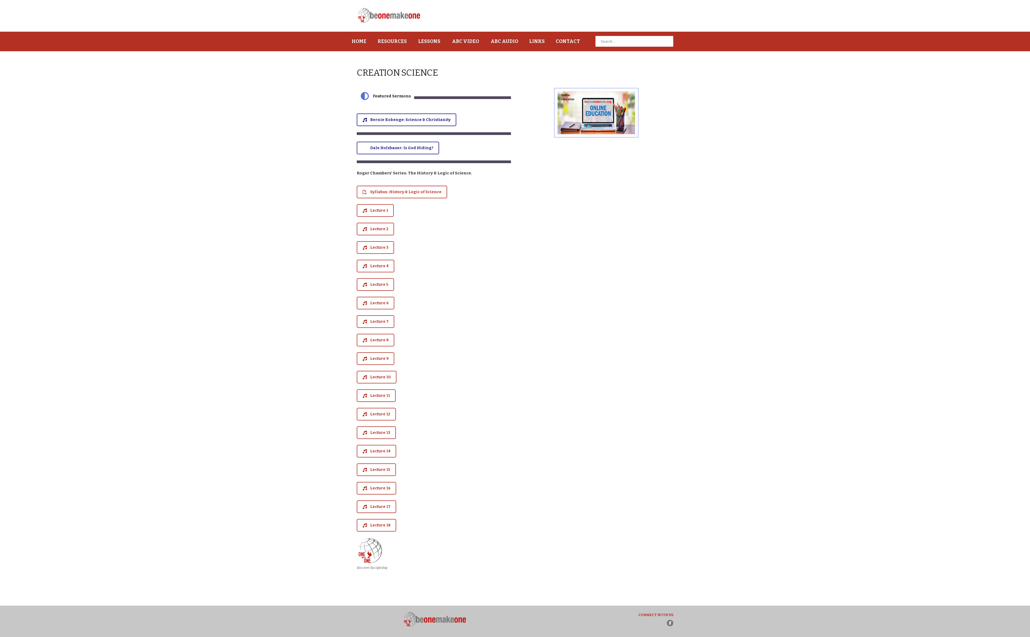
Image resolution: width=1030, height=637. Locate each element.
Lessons (429, 41)
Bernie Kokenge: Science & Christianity (410, 120)
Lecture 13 (380, 432)
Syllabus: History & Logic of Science (406, 192)
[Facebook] (670, 623)
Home (359, 41)
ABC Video (465, 41)
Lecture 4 (379, 266)
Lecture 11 (380, 395)
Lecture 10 (380, 377)
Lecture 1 (379, 210)
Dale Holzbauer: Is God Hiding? (401, 148)
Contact (568, 41)
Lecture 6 (379, 303)
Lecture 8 (379, 340)
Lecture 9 (379, 358)
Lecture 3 (379, 247)
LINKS (537, 41)
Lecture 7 (379, 321)
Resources (392, 41)
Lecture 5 (379, 284)
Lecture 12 (380, 414)
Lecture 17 (380, 506)
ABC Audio (504, 41)
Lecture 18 (380, 525)
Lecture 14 (380, 451)
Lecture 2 (379, 229)
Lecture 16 (380, 488)
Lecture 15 (380, 469)
